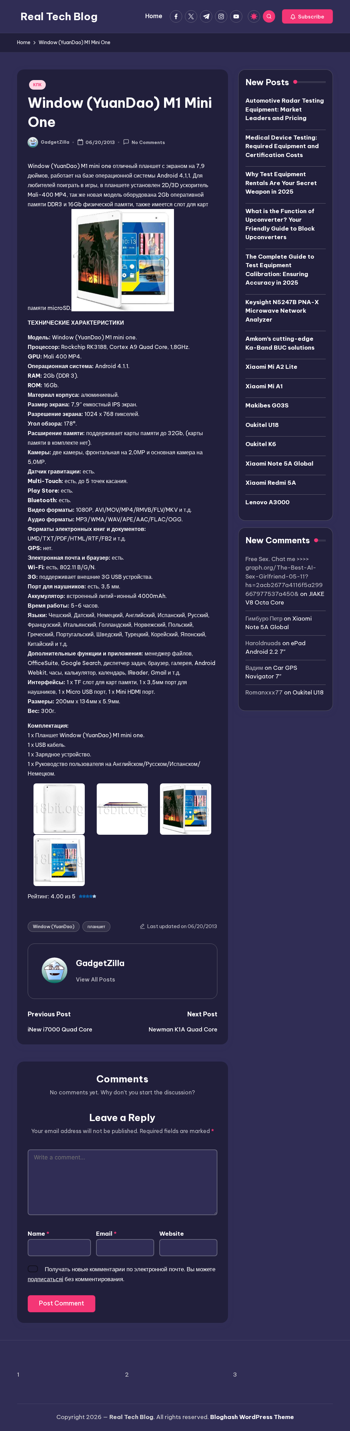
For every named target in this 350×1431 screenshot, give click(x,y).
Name (38, 1233)
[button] (307, 16)
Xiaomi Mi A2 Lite (271, 366)
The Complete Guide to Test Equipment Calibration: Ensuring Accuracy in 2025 (279, 270)
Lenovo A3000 (267, 502)
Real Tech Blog (59, 16)
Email (106, 1233)
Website (171, 1233)
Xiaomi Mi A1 (264, 386)
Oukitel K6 (260, 444)
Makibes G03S (266, 405)
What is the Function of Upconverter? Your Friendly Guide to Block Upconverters (280, 224)
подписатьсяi (45, 1279)
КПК (37, 84)
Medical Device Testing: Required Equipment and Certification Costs (282, 146)
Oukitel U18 (262, 425)
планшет (96, 926)
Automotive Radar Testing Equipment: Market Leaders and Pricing (284, 109)
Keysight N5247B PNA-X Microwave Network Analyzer (282, 310)
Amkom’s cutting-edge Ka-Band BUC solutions (279, 343)
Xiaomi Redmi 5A (270, 482)
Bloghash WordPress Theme (252, 1417)
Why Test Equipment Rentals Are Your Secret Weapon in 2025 (281, 182)
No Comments (148, 142)
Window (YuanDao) (54, 926)
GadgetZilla (100, 963)
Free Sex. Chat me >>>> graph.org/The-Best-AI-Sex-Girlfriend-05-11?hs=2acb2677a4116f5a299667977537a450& (284, 576)
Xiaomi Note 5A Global (279, 463)
